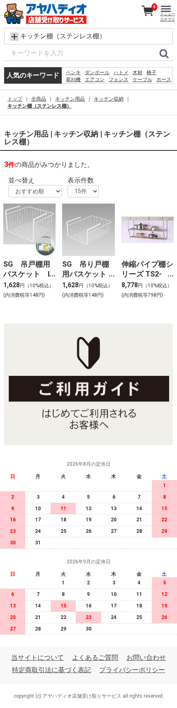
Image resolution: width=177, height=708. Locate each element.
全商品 (38, 99)
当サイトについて (37, 658)
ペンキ (73, 72)
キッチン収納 (108, 99)
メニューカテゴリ (167, 16)
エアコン (95, 79)
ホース (163, 79)
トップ (14, 99)
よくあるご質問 (95, 658)
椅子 (151, 72)
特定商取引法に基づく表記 (51, 670)
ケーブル (142, 79)
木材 (137, 72)
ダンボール (97, 72)
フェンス (118, 79)
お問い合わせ (146, 658)
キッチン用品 (70, 99)
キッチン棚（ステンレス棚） (39, 106)
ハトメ (121, 72)
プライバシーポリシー (132, 670)
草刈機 (73, 79)
